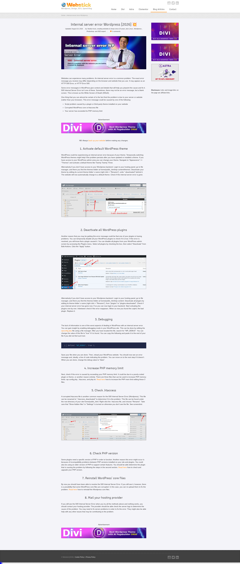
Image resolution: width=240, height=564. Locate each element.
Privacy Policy (90, 557)
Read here (101, 379)
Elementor (143, 9)
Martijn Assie (92, 29)
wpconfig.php (66, 331)
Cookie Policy (79, 557)
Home (113, 9)
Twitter (173, 3)
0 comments (116, 31)
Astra (131, 9)
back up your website (96, 141)
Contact (172, 9)
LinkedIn (177, 3)
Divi (122, 9)
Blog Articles (158, 9)
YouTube (169, 3)
